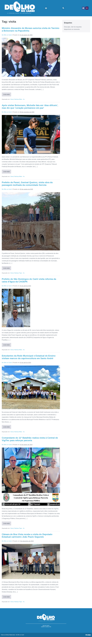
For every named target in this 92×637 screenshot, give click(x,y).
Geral (12, 99)
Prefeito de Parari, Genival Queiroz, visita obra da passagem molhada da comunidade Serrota (27, 183)
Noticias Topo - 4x (19, 273)
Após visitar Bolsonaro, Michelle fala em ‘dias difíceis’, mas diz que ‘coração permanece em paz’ (30, 106)
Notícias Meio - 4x (19, 99)
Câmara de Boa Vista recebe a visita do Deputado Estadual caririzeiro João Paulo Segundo (27, 535)
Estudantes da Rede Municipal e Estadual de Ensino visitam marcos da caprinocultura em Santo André (29, 357)
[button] (45, 8)
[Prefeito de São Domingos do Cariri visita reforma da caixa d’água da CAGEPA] (16, 308)
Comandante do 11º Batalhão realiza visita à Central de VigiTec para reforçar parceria (30, 439)
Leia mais (7, 93)
